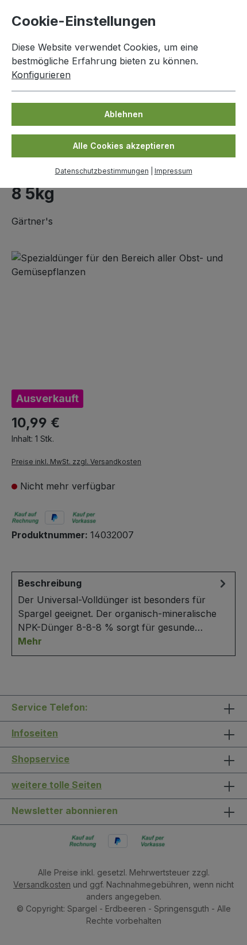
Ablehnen (124, 114)
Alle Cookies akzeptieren (124, 146)
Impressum (173, 171)
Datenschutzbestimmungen (102, 171)
